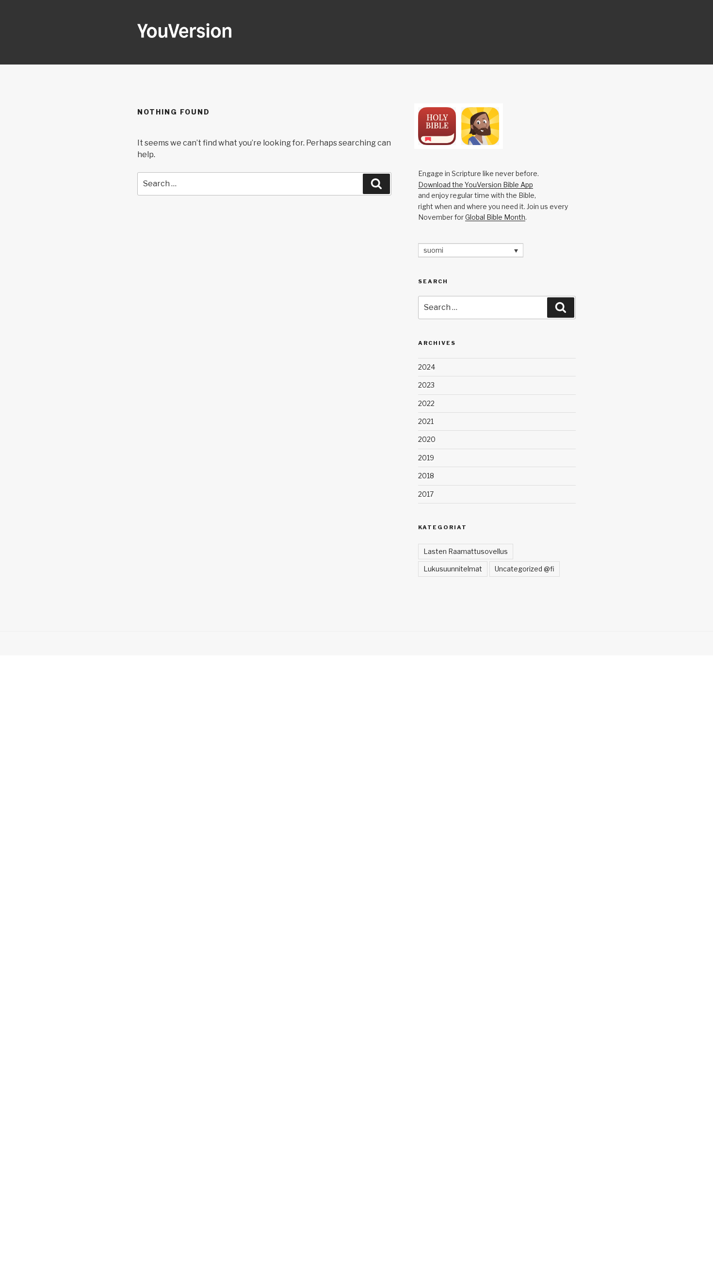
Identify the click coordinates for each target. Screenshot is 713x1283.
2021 (426, 421)
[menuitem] (470, 250)
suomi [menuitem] (433, 250)
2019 (426, 458)
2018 (426, 475)
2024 (426, 367)
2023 (426, 385)
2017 (426, 494)
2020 (427, 439)
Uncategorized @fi (524, 569)
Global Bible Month (495, 217)
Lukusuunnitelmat (452, 569)
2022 (426, 403)
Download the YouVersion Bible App (475, 184)
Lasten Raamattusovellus (465, 551)
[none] (470, 250)
